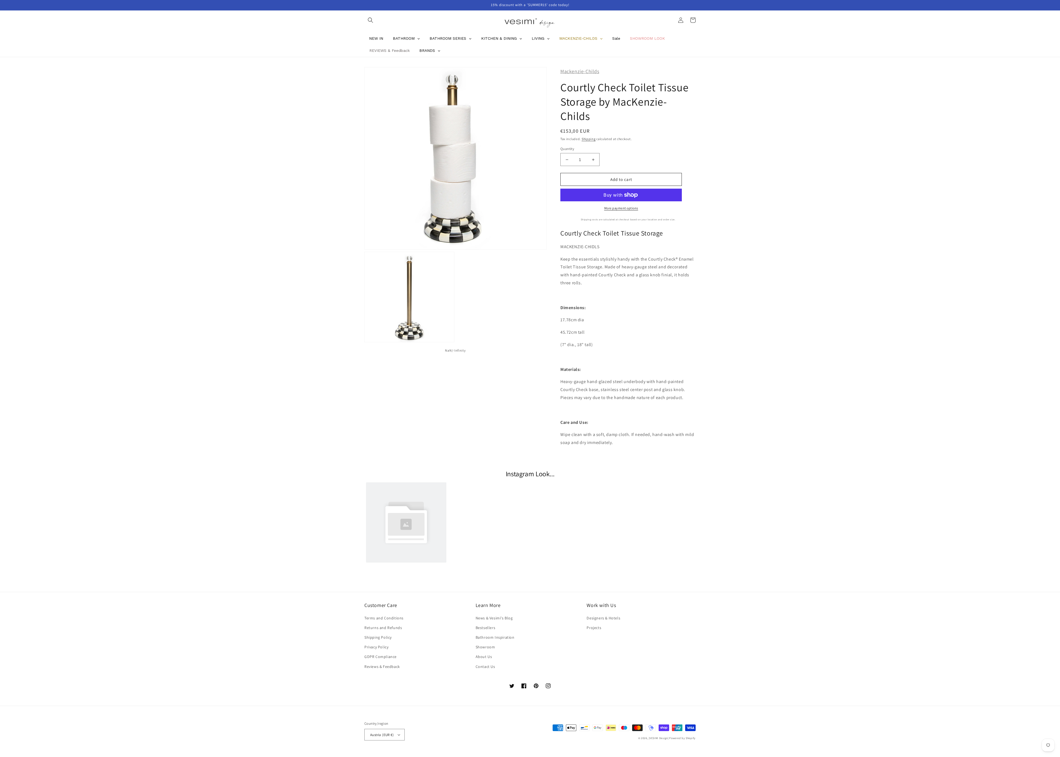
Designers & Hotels (603, 618)
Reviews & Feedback (382, 666)
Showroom (485, 646)
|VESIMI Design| (659, 738)
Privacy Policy (376, 646)
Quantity (567, 148)
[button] (370, 20)
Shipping (589, 139)
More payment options (621, 208)
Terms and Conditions (384, 618)
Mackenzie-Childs (579, 71)
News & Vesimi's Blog (494, 618)
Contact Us (485, 666)
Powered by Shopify (682, 738)
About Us (484, 656)
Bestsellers (485, 627)
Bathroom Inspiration (495, 637)
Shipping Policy (378, 637)
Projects (594, 627)
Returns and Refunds (383, 627)
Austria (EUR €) (382, 734)
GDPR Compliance (380, 656)
